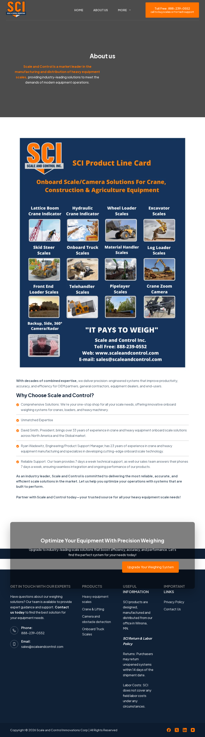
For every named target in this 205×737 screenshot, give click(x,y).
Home (78, 10)
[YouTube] (193, 730)
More (122, 10)
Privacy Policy (174, 602)
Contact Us (172, 609)
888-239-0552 (33, 633)
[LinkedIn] (185, 730)
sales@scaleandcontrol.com (42, 646)
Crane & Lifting (93, 609)
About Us (100, 10)
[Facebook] (169, 730)
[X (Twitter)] (177, 730)
